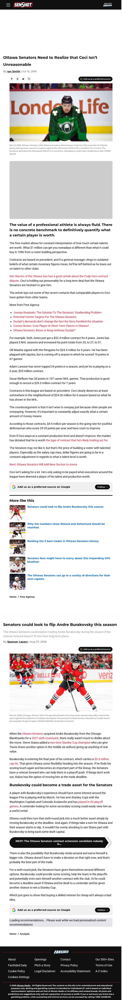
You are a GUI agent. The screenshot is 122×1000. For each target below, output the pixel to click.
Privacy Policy (69, 965)
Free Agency (27, 596)
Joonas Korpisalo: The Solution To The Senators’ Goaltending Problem (57, 312)
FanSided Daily (17, 965)
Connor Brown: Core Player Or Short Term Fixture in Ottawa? (51, 326)
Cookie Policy (16, 971)
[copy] (29, 79)
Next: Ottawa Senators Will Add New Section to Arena (43, 464)
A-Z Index (101, 971)
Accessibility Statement (75, 971)
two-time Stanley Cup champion (70, 742)
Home (13, 596)
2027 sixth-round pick (45, 738)
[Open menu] (8, 5)
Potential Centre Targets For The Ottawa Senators (44, 317)
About (12, 959)
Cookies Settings (18, 977)
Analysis (24, 933)
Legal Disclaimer (44, 971)
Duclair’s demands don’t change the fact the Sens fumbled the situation (58, 321)
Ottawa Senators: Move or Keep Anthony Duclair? (44, 330)
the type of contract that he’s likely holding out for (76, 440)
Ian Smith (13, 71)
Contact (66, 959)
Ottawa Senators (33, 733)
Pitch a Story (42, 965)
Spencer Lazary (17, 641)
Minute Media (23, 985)
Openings (40, 959)
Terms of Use (103, 965)
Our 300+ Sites (104, 959)
